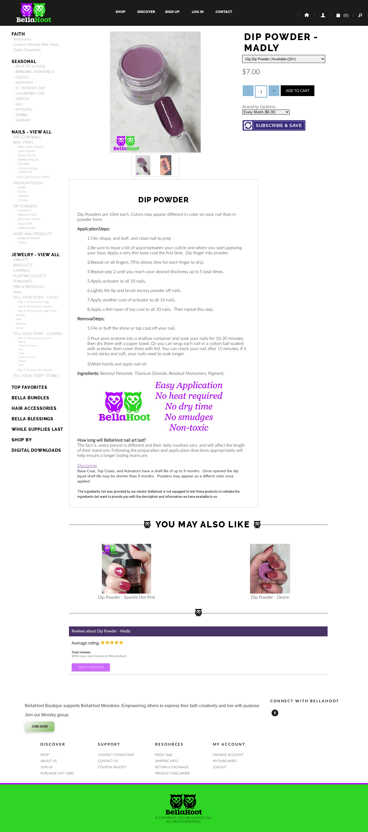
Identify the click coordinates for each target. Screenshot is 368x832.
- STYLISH (22, 200)
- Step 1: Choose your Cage (32, 302)
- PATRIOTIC (23, 109)
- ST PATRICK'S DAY (29, 88)
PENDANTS (22, 281)
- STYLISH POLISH (27, 168)
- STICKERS (23, 164)
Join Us (46, 767)
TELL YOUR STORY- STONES (36, 376)
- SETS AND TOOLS (28, 219)
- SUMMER (22, 120)
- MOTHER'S (23, 82)
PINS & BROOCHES (28, 286)
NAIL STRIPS (23, 142)
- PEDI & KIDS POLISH (30, 147)
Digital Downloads (27, 50)
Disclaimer (87, 466)
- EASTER (21, 77)
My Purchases (225, 761)
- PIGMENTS (23, 210)
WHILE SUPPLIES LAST (37, 429)
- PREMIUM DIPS (26, 215)
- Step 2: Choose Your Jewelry (34, 306)
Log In (197, 12)
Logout (219, 767)
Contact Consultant (116, 754)
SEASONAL (24, 61)
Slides (17, 292)
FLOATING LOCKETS (29, 276)
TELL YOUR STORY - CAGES (36, 297)
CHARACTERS (25, 172)
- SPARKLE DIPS (25, 228)
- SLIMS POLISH (25, 151)
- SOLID (21, 192)
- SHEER (21, 187)
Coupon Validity (112, 767)
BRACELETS (23, 265)
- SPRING (20, 115)
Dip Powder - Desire (270, 597)
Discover (146, 12)
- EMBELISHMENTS (28, 238)
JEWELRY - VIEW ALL (36, 254)
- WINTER (21, 99)
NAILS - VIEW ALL (32, 132)
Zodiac (20, 328)
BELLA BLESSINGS (32, 418)
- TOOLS (21, 242)
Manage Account (228, 754)
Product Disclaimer (172, 773)
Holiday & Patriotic (27, 357)
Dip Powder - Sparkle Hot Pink (126, 597)
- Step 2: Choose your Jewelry (34, 370)
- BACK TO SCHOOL (29, 66)
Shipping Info (166, 761)
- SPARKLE (22, 196)
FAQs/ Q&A (163, 754)
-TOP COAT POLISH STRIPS (33, 177)
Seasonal (21, 323)
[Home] (306, 15)
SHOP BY (22, 439)
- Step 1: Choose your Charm (33, 338)
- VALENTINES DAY (29, 93)
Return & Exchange (172, 767)
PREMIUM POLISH (28, 183)
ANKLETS (21, 260)
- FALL (18, 104)
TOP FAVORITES (29, 387)
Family (22, 353)
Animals (20, 315)
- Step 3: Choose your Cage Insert (36, 310)
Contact (223, 12)
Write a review (90, 667)
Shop (120, 12)
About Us (48, 761)
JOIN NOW (40, 726)
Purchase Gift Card (57, 773)
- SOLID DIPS (24, 224)
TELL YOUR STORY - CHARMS (37, 334)
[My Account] (322, 15)
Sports (21, 365)
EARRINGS (21, 270)
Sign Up (171, 12)
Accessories (22, 39)
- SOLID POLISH (26, 155)
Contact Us (108, 761)
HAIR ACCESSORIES (34, 408)
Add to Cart (298, 91)
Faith (18, 34)
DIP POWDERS (25, 206)
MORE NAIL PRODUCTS (32, 234)
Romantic (23, 361)
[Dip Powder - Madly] (155, 151)
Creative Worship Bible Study (35, 44)
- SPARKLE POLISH (27, 159)
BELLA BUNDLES (30, 397)
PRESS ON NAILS (27, 137)
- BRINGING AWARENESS (34, 71)
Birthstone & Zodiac (28, 345)
